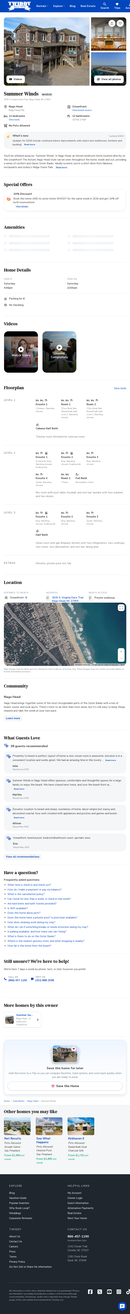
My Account (74, 1193)
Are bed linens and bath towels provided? (32, 903)
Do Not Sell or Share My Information (30, 1266)
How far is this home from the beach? (29, 945)
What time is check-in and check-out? (29, 885)
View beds (14, 119)
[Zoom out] (121, 658)
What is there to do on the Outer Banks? (31, 936)
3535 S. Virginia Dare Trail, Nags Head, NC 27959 (27, 99)
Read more (29, 144)
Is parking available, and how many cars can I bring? (36, 931)
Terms (122, 665)
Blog (72, 6)
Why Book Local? (19, 1208)
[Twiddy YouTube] (110, 1292)
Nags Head (32, 1101)
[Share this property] (112, 23)
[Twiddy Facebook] (91, 1292)
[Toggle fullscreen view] (121, 607)
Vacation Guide (18, 1198)
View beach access (82, 110)
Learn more (13, 718)
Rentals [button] (41, 6)
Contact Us (15, 1241)
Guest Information (78, 1203)
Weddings (15, 1213)
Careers (13, 1246)
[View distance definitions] (26, 597)
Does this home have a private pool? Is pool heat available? (42, 917)
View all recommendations (22, 856)
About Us (14, 1236)
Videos (17, 79)
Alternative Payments (80, 1208)
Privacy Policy (17, 1261)
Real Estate (88, 6)
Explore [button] (58, 6)
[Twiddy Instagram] (120, 1292)
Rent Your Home (77, 1218)
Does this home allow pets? (23, 913)
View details (22, 206)
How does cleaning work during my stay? (31, 922)
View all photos (111, 79)
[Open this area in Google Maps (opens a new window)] (10, 663)
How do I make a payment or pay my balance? (34, 889)
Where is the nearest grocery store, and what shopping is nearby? (45, 941)
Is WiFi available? (17, 908)
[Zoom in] (121, 651)
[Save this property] (120, 23)
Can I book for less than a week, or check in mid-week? (39, 899)
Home (7, 1101)
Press (12, 1251)
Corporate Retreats (20, 1218)
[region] (65, 634)
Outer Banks (18, 1101)
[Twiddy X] (101, 1292)
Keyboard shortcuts (82, 665)
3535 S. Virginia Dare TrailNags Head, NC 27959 (67, 599)
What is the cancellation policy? (26, 894)
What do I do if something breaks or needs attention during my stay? (47, 927)
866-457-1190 (78, 1236)
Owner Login (75, 1198)
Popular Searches (19, 1203)
